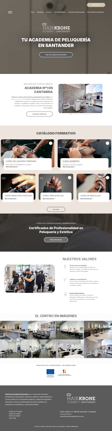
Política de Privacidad (15, 411)
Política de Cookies (15, 413)
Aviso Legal (12, 418)
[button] (96, 5)
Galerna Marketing (72, 426)
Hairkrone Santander (18, 99)
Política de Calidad (14, 416)
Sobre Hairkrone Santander (95, 12)
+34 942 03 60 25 (65, 414)
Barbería (48, 12)
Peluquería (40, 12)
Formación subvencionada (76, 12)
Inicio (32, 12)
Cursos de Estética (60, 12)
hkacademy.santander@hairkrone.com (72, 416)
